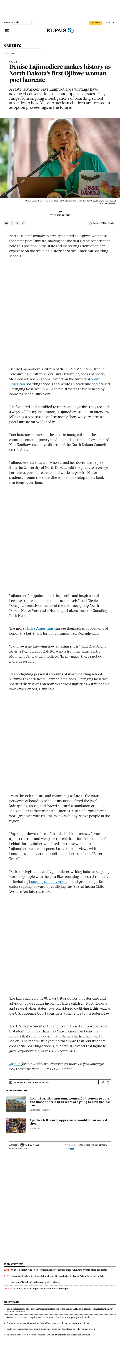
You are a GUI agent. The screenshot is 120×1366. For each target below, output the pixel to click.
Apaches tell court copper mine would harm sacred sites (68, 1122)
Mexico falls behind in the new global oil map (35, 1282)
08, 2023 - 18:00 (60, 215)
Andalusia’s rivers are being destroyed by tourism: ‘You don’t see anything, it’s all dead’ (48, 1317)
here (72, 1148)
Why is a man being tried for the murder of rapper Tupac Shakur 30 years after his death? (59, 1269)
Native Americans (39, 628)
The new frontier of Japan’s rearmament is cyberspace (40, 1288)
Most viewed (11, 1302)
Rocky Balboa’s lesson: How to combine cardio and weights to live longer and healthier (48, 1334)
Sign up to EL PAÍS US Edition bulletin (31, 1082)
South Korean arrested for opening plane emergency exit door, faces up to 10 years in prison (51, 1329)
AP (60, 211)
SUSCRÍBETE (96, 23)
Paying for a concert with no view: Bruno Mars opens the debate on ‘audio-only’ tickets (48, 1323)
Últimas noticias (13, 1264)
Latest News (10, 54)
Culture (12, 45)
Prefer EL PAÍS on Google (103, 223)
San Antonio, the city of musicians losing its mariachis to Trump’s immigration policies (58, 1276)
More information (17, 1148)
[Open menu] (6, 30)
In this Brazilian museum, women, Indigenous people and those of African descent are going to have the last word (70, 1102)
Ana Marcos (35, 1110)
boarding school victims (48, 881)
